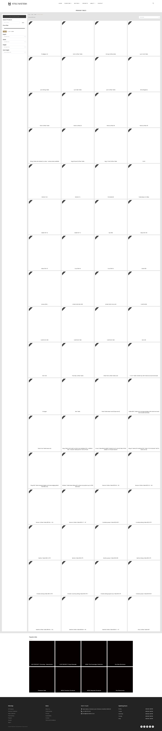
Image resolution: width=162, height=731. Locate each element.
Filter (5, 31)
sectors (76, 3)
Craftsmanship (49, 711)
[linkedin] (150, 727)
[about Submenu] (95, 3)
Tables (35, 14)
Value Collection (11, 713)
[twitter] (144, 727)
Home (60, 3)
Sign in (9, 722)
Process (47, 713)
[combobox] (14, 36)
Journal (9, 720)
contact (100, 3)
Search (23, 22)
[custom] (153, 727)
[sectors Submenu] (80, 3)
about (92, 3)
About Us (48, 709)
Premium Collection (12, 711)
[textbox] (14, 36)
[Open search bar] (153, 3)
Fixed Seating (11, 715)
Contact (47, 718)
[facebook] (141, 727)
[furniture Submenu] (71, 3)
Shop (32, 14)
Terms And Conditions (51, 720)
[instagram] (147, 727)
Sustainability (48, 715)
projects (85, 3)
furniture (67, 3)
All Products (11, 709)
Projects (10, 718)
